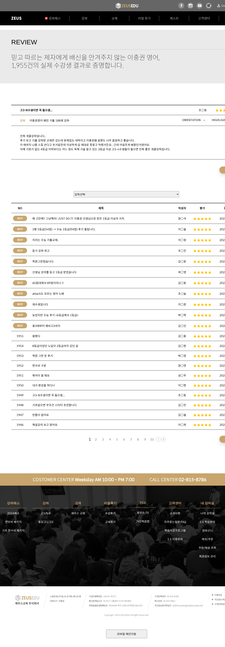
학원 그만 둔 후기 (42, 356)
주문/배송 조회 (207, 547)
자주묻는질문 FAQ (175, 522)
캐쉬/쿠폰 (207, 539)
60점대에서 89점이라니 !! (48, 283)
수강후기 (110, 513)
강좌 (85, 18)
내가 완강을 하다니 (43, 385)
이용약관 (218, 594)
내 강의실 (207, 503)
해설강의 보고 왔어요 (44, 424)
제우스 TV (143, 512)
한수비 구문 (39, 365)
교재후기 (110, 522)
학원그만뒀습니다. (43, 261)
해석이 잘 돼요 (41, 375)
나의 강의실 (207, 513)
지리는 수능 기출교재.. (45, 240)
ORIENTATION (191, 120)
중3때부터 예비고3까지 (46, 326)
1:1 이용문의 (175, 539)
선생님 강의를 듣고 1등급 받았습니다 (54, 272)
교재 (114, 18)
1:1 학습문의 (207, 522)
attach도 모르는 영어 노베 (48, 293)
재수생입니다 (40, 304)
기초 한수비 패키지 (13, 530)
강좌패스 (55, 18)
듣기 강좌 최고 (41, 250)
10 (152, 439)
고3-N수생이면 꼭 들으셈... (48, 395)
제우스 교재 (78, 513)
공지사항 (175, 513)
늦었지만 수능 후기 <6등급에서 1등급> (55, 315)
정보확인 (127, 600)
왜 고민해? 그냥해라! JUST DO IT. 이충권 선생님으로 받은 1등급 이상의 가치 (78, 218)
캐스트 (174, 18)
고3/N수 (46, 513)
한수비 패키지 (13, 522)
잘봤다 (36, 336)
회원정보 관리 (207, 556)
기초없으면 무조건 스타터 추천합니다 (54, 405)
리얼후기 (110, 503)
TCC (143, 502)
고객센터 (204, 18)
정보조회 (138, 605)
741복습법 (142, 521)
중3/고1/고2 (45, 522)
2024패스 (13, 513)
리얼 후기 (144, 18)
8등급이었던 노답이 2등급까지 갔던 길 (55, 346)
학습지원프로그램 (175, 530)
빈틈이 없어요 (40, 415)
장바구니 (207, 530)
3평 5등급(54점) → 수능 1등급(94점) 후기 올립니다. (63, 229)
